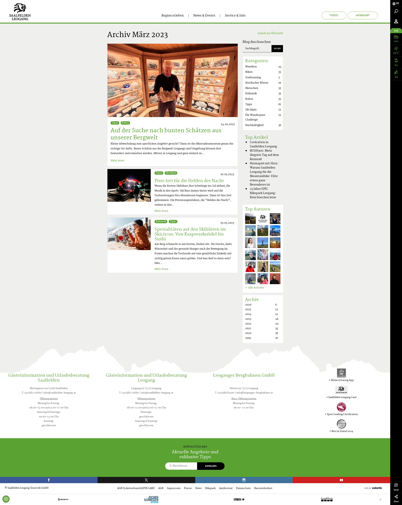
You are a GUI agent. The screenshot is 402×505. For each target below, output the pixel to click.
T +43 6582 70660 (31, 393)
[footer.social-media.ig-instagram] (244, 480)
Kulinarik (161, 221)
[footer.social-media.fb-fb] (49, 480)
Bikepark (210, 488)
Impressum (173, 488)
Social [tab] (396, 490)
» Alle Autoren (254, 288)
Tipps (115, 123)
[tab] (396, 3)
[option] (195, 499)
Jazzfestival (225, 488)
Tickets (334, 15)
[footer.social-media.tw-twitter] (146, 480)
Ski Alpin (171, 173)
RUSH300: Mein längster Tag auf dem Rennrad (264, 155)
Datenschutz (243, 488)
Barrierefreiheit (263, 488)
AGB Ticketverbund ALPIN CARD (136, 488)
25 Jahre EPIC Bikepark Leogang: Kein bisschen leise (263, 193)
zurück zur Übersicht (270, 33)
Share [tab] (396, 501)
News (198, 488)
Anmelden (211, 465)
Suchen (277, 48)
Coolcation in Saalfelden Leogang (263, 144)
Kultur (125, 123)
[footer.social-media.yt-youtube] (341, 480)
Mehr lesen (117, 161)
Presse (188, 488)
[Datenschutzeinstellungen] (6, 499)
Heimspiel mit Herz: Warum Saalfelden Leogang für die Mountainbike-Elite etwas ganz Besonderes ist (264, 174)
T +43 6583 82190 (224, 393)
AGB (160, 488)
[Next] (380, 499)
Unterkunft (363, 15)
